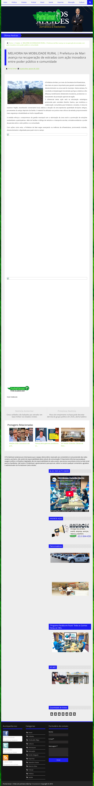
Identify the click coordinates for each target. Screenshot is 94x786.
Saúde (51, 2)
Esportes (61, 2)
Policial (33, 2)
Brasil (42, 2)
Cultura (81, 2)
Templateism (36, 784)
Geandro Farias (34, 762)
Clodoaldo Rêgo (34, 740)
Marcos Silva (33, 766)
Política (14, 2)
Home (11, 43)
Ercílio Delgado (34, 755)
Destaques (32, 747)
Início (5, 2)
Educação (71, 2)
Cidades (24, 2)
